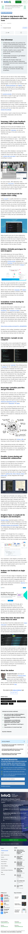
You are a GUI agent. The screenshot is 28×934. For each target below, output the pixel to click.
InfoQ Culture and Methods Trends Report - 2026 (14, 725)
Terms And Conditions (11, 931)
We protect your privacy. (5, 786)
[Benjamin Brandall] (2, 28)
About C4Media (4, 865)
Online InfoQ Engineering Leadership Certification (19, 864)
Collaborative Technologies (8, 701)
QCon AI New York (21, 880)
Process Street (22, 675)
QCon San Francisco (19, 875)
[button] (13, 783)
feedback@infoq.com (5, 922)
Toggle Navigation (2, 2)
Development (6, 741)
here (15, 684)
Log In (2, 852)
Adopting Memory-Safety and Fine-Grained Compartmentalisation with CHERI (11, 754)
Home (2, 848)
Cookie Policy (19, 931)
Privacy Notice (4, 931)
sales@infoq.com (18, 922)
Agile (11, 703)
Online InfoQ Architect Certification (19, 857)
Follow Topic (14, 692)
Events (2, 857)
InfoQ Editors (4, 861)
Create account (4, 850)
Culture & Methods (6, 12)
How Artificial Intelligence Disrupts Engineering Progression (14, 718)
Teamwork (4, 703)
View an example (20, 765)
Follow (25, 27)
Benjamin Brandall (7, 27)
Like (8, 32)
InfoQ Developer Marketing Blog (7, 871)
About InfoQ (3, 863)
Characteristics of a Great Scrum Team (13, 727)
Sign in (24, 1)
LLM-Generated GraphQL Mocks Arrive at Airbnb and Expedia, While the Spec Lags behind (12, 750)
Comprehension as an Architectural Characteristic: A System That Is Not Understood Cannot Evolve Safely (12, 721)
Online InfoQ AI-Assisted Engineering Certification (20, 870)
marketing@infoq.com (19, 926)
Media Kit (3, 868)
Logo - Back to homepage (7, 2)
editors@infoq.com (4, 926)
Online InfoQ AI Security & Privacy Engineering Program (21, 852)
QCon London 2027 (20, 886)
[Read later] (21, 32)
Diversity (3, 874)
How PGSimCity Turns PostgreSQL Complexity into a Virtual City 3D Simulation (13, 745)
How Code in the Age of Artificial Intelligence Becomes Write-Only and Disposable (14, 715)
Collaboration (21, 701)
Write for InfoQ (4, 859)
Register (18, 1)
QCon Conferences (5, 855)
